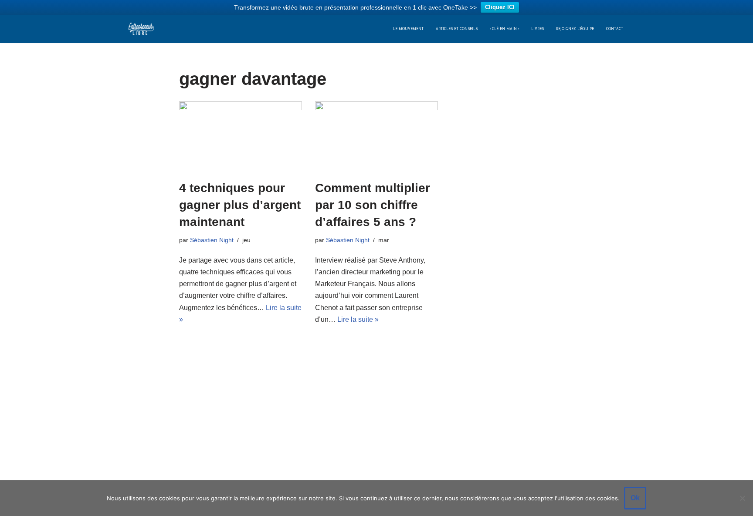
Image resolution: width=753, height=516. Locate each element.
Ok (635, 498)
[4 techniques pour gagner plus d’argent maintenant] (240, 136)
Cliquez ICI (500, 7)
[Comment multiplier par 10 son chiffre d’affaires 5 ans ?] (376, 136)
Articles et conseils (457, 29)
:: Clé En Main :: (504, 29)
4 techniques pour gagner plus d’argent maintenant (240, 205)
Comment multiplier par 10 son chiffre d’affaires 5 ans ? (372, 205)
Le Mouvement (408, 29)
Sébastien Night (212, 239)
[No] (742, 498)
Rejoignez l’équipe (575, 29)
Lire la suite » (358, 319)
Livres (537, 29)
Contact (614, 29)
